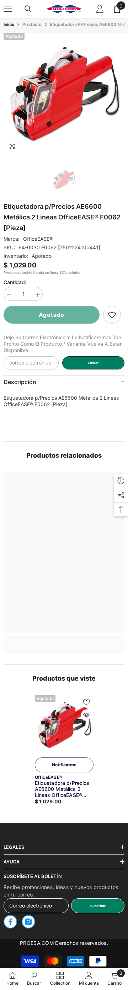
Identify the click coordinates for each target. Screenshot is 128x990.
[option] (64, 93)
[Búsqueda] (28, 9)
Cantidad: (15, 282)
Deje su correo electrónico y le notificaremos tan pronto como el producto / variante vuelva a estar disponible (63, 343)
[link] (112, 315)
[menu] (8, 9)
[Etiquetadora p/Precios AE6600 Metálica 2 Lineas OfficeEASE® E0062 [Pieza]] (64, 724)
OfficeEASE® (38, 239)
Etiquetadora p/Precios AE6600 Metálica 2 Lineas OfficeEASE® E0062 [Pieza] (62, 789)
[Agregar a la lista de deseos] (86, 702)
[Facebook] (10, 921)
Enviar (93, 363)
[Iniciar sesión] (100, 9)
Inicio (9, 24)
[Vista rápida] (86, 714)
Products (32, 24)
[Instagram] (28, 921)
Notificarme (64, 764)
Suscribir (98, 906)
